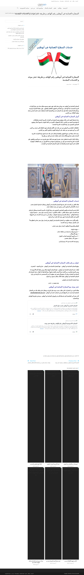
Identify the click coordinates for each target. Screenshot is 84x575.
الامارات (76, 355)
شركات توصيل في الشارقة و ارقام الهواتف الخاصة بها (36, 561)
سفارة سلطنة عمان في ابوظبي (51, 355)
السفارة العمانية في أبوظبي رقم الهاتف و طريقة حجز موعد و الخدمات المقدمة (18, 13)
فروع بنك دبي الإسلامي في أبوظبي (71, 464)
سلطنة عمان (60, 120)
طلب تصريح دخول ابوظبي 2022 (13, 48)
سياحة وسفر (69, 84)
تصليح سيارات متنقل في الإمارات (18, 39)
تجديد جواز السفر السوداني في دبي (53, 561)
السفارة (54, 296)
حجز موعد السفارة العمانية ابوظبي (69, 355)
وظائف (73, 1)
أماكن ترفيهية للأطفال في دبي (71, 561)
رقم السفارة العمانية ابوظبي (60, 355)
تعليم (70, 1)
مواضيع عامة (62, 1)
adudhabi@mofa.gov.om (37, 292)
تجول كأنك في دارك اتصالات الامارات (18, 41)
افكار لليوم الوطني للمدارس (36, 464)
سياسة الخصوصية (54, 1)
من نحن (58, 1)
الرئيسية (76, 1)
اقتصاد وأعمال (67, 1)
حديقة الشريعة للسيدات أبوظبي (53, 464)
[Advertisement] (53, 29)
